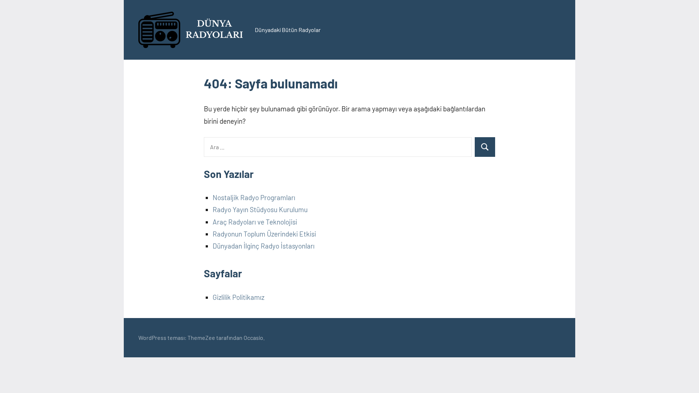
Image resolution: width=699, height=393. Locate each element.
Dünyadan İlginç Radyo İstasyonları (264, 246)
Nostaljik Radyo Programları (254, 197)
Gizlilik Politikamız (238, 297)
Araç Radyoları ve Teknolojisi (255, 222)
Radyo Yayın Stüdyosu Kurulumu (260, 209)
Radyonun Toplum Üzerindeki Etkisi (264, 234)
